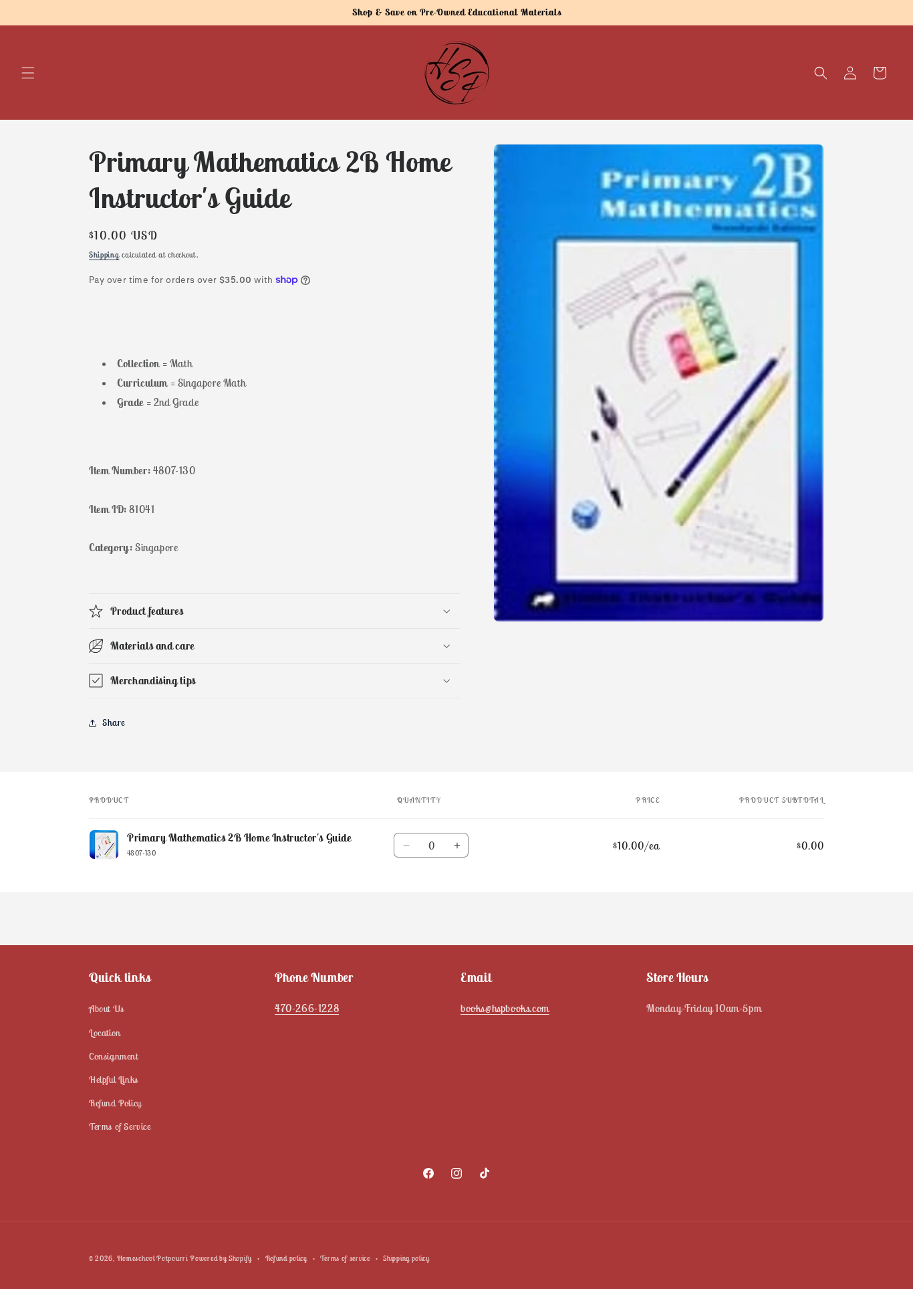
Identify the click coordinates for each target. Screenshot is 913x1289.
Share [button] (113, 722)
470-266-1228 (307, 1008)
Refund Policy (115, 1103)
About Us (106, 1009)
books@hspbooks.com (505, 1008)
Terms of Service (120, 1126)
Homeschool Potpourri (152, 1258)
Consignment (113, 1056)
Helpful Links (113, 1080)
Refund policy (286, 1257)
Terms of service (345, 1257)
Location (105, 1033)
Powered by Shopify (221, 1258)
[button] (28, 73)
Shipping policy (406, 1257)
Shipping (104, 255)
